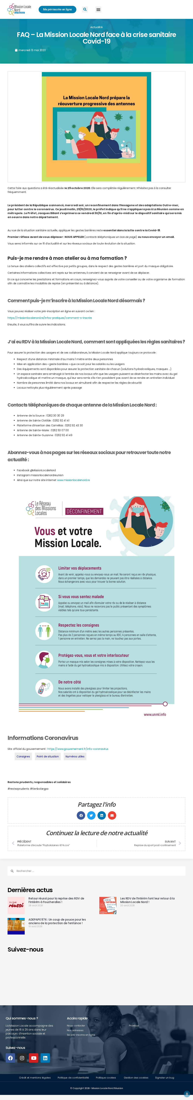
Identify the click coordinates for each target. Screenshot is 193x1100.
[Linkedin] (45, 1058)
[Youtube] (33, 1058)
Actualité (96, 27)
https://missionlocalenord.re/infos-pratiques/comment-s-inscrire (50, 318)
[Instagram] (22, 1058)
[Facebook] (10, 1058)
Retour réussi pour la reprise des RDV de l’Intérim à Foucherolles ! (56, 900)
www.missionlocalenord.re (73, 480)
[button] (98, 9)
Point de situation (48, 756)
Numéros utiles (75, 756)
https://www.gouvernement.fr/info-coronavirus (77, 749)
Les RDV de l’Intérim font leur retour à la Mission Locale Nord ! (147, 900)
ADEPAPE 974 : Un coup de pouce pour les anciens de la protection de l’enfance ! (57, 921)
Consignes (23, 756)
